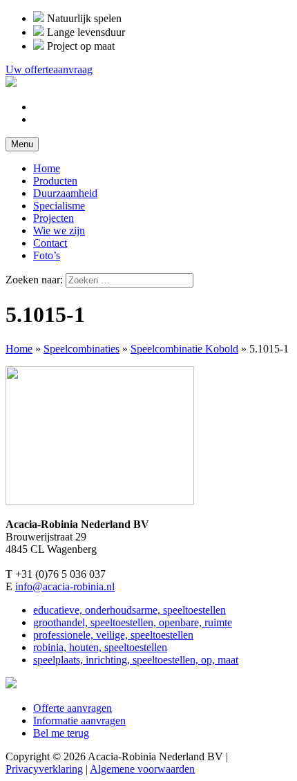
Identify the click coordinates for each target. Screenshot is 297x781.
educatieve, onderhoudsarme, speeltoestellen (129, 610)
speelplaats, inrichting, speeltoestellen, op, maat (135, 660)
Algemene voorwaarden (142, 769)
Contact (50, 243)
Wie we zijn (59, 230)
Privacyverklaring (44, 769)
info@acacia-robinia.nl (65, 586)
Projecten (53, 218)
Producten (55, 181)
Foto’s (46, 255)
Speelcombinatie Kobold (184, 349)
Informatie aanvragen (79, 720)
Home (46, 168)
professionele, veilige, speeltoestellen (113, 635)
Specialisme (59, 205)
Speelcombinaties (81, 349)
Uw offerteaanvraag (49, 69)
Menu (22, 144)
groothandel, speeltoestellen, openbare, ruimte (132, 622)
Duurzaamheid (65, 193)
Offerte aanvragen (72, 708)
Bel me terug (61, 733)
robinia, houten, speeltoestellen (100, 647)
